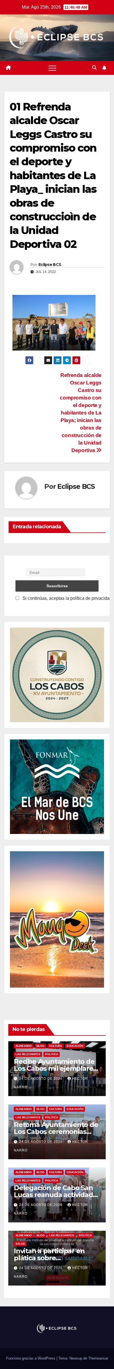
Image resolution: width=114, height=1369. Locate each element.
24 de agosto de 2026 (41, 1079)
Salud (20, 1243)
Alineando (23, 1045)
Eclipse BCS (49, 264)
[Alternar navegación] (52, 68)
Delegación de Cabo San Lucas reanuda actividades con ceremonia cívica (57, 1195)
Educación (75, 1045)
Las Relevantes (27, 1054)
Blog (41, 1045)
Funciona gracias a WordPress (31, 1358)
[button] (94, 67)
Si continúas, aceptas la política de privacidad (66, 598)
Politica (51, 1054)
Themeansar (98, 1358)
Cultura (55, 1045)
